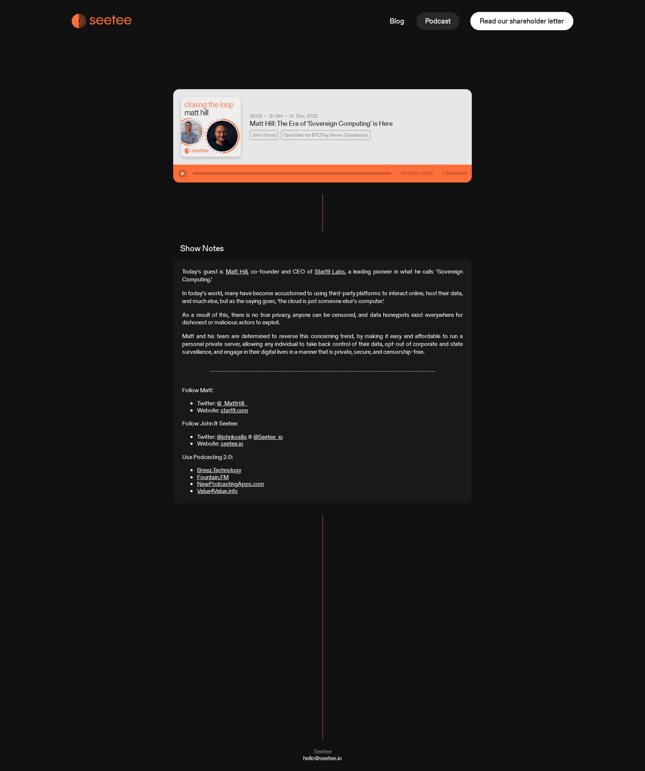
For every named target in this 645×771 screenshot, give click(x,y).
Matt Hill (237, 271)
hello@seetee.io (322, 758)
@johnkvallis (232, 437)
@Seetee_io (268, 437)
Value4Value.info (217, 491)
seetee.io (232, 443)
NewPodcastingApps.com (230, 484)
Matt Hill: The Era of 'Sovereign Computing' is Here (321, 123)
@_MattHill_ (232, 403)
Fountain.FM (213, 477)
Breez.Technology (219, 470)
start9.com (234, 410)
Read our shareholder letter (522, 21)
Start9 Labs (330, 271)
